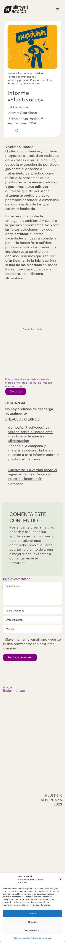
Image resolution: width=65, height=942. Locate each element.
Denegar (32, 922)
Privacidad (36, 938)
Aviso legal (47, 938)
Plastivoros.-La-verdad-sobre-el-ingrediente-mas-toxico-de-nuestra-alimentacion (29, 383)
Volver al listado (20, 147)
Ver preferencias (32, 930)
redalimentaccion (18, 107)
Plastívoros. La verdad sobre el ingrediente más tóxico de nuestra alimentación (32, 474)
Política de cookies (21, 938)
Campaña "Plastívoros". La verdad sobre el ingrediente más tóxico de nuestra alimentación (30, 434)
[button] (60, 879)
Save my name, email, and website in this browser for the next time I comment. (32, 644)
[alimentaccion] (14, 687)
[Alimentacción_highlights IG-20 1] (16, 6)
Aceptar (32, 913)
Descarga (16, 391)
